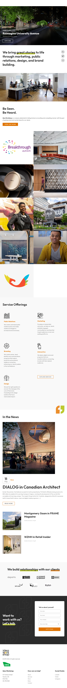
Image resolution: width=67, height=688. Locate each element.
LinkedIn (57, 674)
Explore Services (45, 377)
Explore (8, 41)
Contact (30, 683)
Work (29, 679)
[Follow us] (62, 51)
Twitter (57, 677)
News (12, 480)
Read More (9, 503)
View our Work (10, 124)
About (29, 674)
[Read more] (33, 448)
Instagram (57, 679)
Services (30, 677)
